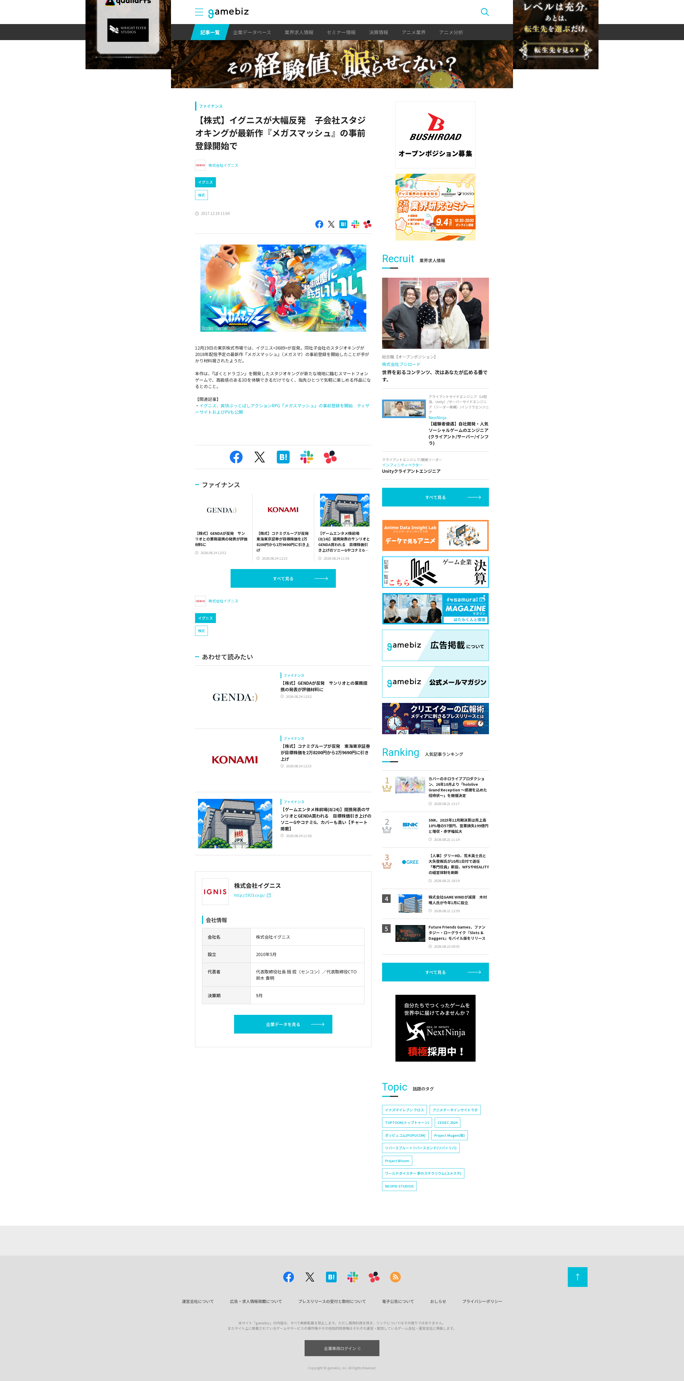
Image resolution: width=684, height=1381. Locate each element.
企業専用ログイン (340, 1348)
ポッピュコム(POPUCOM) (405, 1135)
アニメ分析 (451, 32)
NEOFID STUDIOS (399, 1186)
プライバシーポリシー (482, 1301)
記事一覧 (210, 32)
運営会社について (198, 1301)
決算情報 (378, 32)
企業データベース (252, 32)
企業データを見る (283, 1024)
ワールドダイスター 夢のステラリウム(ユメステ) (423, 1173)
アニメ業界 (414, 32)
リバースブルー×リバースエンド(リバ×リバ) (421, 1147)
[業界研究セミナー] (435, 207)
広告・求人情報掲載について (256, 1301)
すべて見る (283, 578)
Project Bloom (397, 1160)
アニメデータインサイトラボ (455, 1109)
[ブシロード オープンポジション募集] (435, 135)
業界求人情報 (299, 32)
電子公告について (398, 1301)
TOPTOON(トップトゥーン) (407, 1122)
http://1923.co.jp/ (249, 895)
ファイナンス (211, 106)
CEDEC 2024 (447, 1122)
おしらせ (438, 1301)
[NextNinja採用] (435, 1028)
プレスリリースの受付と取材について (332, 1301)
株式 (201, 195)
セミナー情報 (341, 32)
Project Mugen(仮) (449, 1135)
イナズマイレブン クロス (404, 1109)
